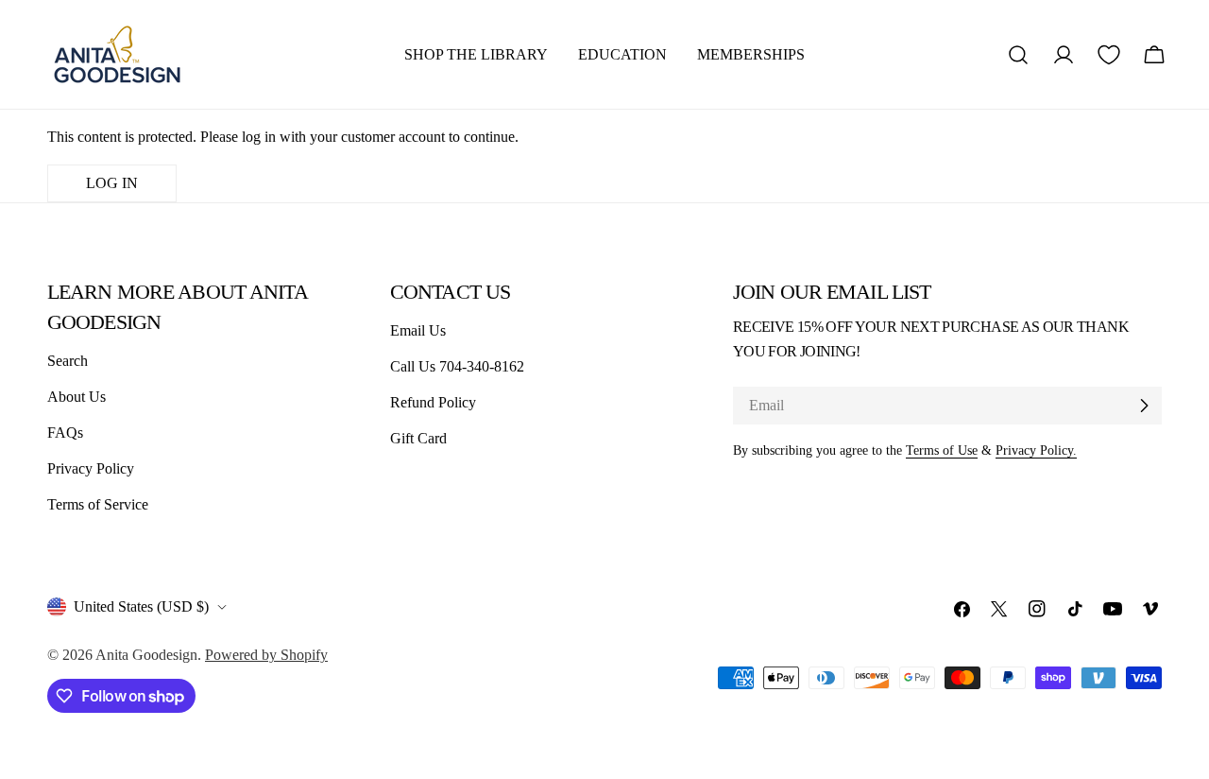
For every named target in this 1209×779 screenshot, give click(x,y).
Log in (112, 183)
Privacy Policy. (1036, 450)
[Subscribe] (1144, 406)
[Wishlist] (1109, 54)
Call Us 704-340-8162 (457, 366)
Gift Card (418, 438)
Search (67, 361)
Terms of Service (97, 504)
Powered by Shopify (266, 655)
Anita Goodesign (146, 655)
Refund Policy (433, 402)
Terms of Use (942, 450)
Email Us (418, 330)
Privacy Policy (90, 468)
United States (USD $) (141, 606)
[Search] (1018, 55)
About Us (76, 397)
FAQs (65, 432)
